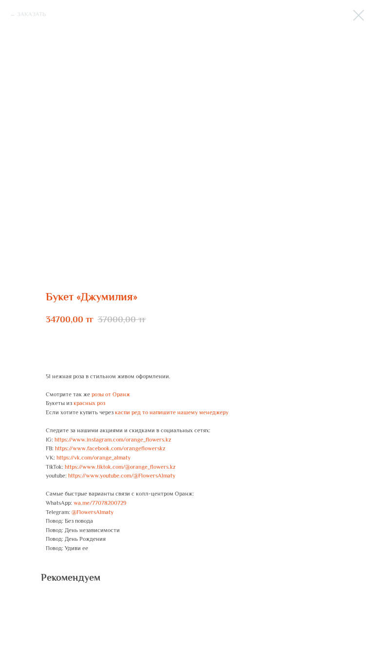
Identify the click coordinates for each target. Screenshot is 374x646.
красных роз (89, 403)
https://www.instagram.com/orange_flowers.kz (113, 439)
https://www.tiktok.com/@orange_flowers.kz (120, 466)
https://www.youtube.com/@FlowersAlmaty (121, 475)
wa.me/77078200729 (100, 502)
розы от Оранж (111, 394)
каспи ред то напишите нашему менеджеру (171, 412)
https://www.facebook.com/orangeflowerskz (110, 448)
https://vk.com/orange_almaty (93, 457)
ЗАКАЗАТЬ (31, 14)
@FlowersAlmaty (92, 512)
